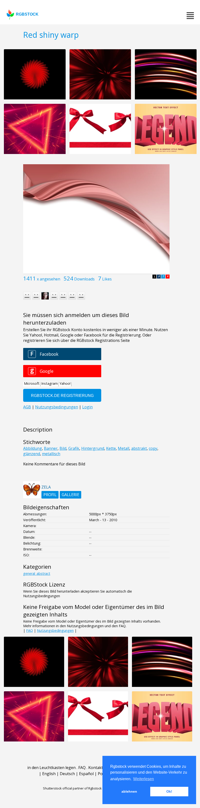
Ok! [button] (169, 791)
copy (153, 448)
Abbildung (32, 448)
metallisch (51, 453)
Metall (123, 448)
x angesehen (48, 279)
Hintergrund (92, 448)
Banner (51, 448)
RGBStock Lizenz (44, 584)
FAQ (29, 630)
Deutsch (67, 773)
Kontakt (95, 767)
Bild (63, 448)
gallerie (70, 494)
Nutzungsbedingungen (55, 630)
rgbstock (27, 14)
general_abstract (36, 573)
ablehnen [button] (129, 791)
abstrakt (139, 448)
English (49, 773)
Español (86, 773)
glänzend (31, 453)
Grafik (73, 448)
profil (50, 494)
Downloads (84, 279)
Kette (111, 448)
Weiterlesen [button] (143, 779)
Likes (107, 279)
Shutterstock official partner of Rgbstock (72, 788)
